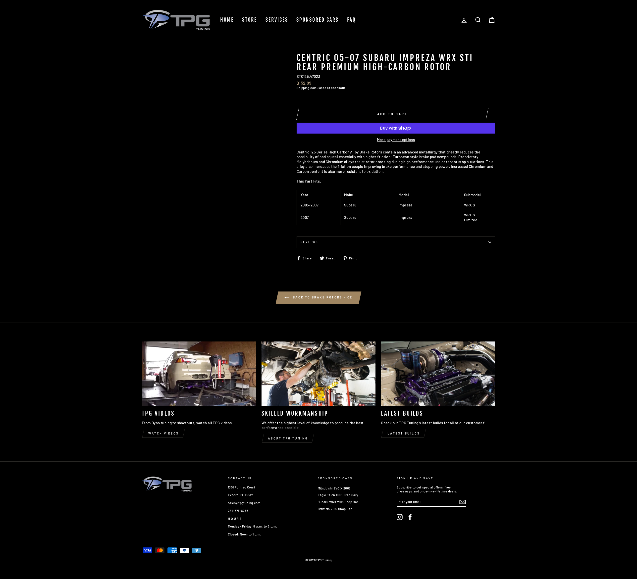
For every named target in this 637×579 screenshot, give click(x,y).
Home (227, 20)
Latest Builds (403, 433)
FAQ (351, 20)
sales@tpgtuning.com (244, 503)
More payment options (396, 139)
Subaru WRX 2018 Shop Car (338, 502)
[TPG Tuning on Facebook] (410, 517)
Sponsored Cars (317, 20)
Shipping (303, 88)
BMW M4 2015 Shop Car (335, 509)
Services (276, 20)
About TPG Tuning (288, 438)
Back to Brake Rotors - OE (322, 297)
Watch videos (163, 433)
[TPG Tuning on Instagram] (400, 517)
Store (249, 20)
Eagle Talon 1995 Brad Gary (338, 495)
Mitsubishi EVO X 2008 (334, 488)
